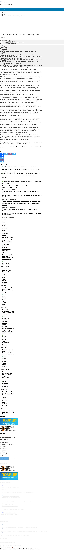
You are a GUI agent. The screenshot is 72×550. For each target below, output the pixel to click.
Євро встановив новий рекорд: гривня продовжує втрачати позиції (16, 517)
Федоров (4, 446)
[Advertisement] (32, 24)
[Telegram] (14, 154)
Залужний (4, 453)
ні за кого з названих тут (7, 444)
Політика (4, 47)
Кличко (3, 455)
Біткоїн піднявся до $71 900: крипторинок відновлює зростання (8, 393)
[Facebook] (2, 154)
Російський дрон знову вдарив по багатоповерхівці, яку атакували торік (21, 169)
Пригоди (10, 43)
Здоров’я (13, 63)
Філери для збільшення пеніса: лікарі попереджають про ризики (21, 527)
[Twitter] (6, 154)
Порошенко (5, 448)
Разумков (4, 452)
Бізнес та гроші (5, 31)
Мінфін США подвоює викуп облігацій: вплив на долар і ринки (8, 412)
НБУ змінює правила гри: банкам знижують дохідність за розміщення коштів (17, 492)
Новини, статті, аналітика (6, 4)
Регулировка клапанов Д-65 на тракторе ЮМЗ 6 (17, 535)
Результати (16, 458)
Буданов (4, 450)
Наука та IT (11, 55)
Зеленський (5, 442)
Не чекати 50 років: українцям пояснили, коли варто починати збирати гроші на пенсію (26, 531)
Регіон (3, 9)
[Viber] (10, 154)
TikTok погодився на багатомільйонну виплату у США (7, 270)
